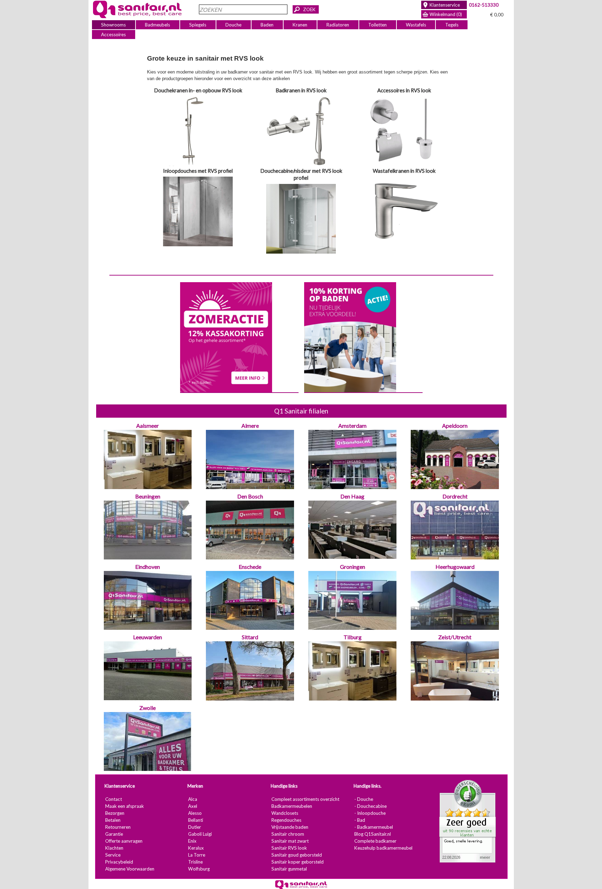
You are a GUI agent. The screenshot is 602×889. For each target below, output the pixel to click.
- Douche (363, 799)
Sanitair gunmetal (289, 869)
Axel (192, 806)
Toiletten (377, 25)
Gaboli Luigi (199, 834)
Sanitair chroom (287, 834)
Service (112, 855)
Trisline (195, 862)
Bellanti (195, 820)
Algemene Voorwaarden (129, 869)
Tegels (451, 25)
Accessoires (113, 34)
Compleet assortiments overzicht (305, 799)
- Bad (359, 820)
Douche (233, 25)
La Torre (196, 855)
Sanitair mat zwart (289, 841)
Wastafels (416, 25)
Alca (192, 799)
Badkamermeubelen (291, 806)
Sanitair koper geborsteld (297, 862)
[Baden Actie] (350, 336)
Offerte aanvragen (123, 841)
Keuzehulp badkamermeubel (383, 848)
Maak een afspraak (124, 806)
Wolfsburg (198, 869)
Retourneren (117, 827)
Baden (267, 25)
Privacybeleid (119, 862)
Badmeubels (157, 25)
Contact (113, 799)
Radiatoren (337, 25)
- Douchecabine (370, 806)
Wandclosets (284, 813)
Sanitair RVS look (289, 848)
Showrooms (113, 25)
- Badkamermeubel (373, 827)
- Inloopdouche (369, 813)
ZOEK (309, 9)
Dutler (194, 827)
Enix (192, 841)
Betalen (112, 820)
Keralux (195, 848)
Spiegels (197, 25)
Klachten (114, 848)
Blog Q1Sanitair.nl (372, 834)
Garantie (114, 834)
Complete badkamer (375, 841)
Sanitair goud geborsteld (296, 855)
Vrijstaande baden (289, 827)
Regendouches (286, 820)
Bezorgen (114, 813)
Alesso (194, 813)
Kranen (300, 25)
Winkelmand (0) (446, 14)
